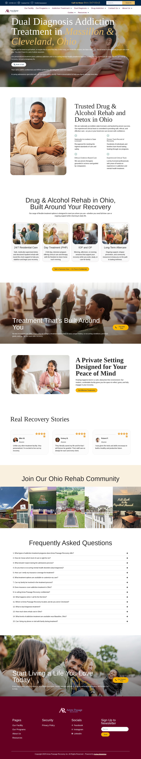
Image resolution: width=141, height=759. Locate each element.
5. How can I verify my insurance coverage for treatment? (33, 573)
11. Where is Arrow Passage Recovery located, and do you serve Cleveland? (41, 602)
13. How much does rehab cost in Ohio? (27, 611)
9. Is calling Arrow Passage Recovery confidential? (31, 592)
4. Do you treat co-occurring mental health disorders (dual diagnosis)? (38, 568)
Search (128, 3)
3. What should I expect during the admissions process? (33, 563)
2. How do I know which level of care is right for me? (32, 558)
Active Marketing (100, 754)
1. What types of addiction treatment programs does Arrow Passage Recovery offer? (43, 553)
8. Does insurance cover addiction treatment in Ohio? (32, 587)
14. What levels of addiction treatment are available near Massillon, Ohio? (40, 616)
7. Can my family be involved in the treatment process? (33, 582)
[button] (43, 8)
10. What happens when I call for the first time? (30, 597)
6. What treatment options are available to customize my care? (35, 577)
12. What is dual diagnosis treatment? (26, 607)
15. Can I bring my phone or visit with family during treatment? (35, 621)
